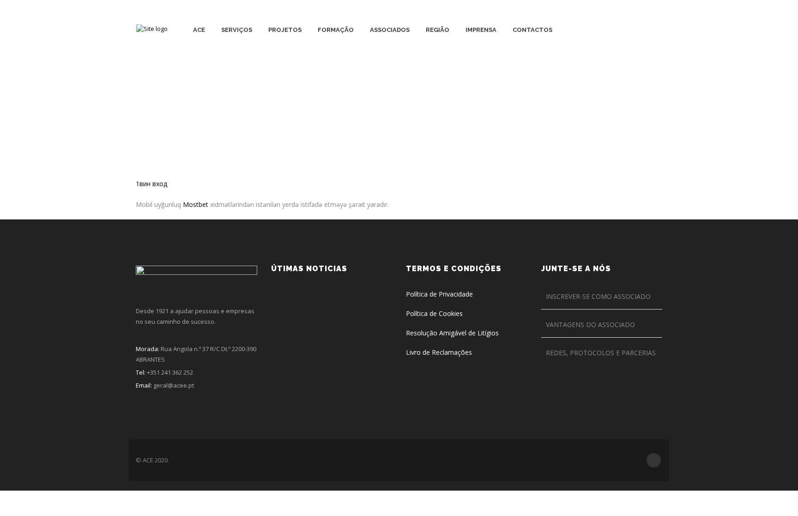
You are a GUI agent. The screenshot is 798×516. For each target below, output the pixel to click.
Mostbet (195, 204)
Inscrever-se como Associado (598, 296)
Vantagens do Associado (590, 324)
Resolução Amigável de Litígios (452, 332)
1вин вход (151, 183)
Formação (336, 29)
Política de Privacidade (439, 294)
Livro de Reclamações (439, 352)
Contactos (532, 29)
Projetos (285, 29)
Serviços (236, 29)
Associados (390, 29)
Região (437, 29)
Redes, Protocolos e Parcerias (601, 352)
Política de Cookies (434, 313)
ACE (199, 29)
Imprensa (481, 29)
